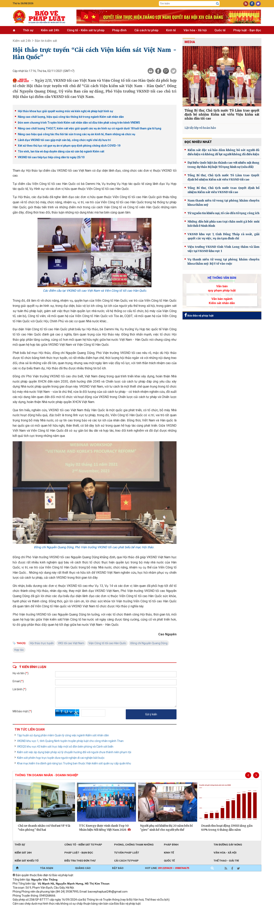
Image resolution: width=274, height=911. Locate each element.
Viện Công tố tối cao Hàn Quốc (107, 643)
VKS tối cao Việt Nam (71, 643)
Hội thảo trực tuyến (42, 643)
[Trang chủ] (17, 868)
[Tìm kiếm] (217, 3)
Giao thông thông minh (53, 909)
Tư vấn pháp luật (126, 852)
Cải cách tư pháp (146, 30)
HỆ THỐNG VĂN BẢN (222, 278)
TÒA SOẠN (46, 868)
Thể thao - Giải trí (226, 860)
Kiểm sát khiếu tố (27, 860)
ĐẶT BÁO (117, 868)
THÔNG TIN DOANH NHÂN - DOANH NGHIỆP (46, 775)
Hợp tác (19, 649)
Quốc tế (219, 30)
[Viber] (166, 71)
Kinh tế (171, 30)
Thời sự (28, 30)
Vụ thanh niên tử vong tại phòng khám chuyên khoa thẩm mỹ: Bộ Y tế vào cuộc (223, 261)
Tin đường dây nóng (228, 844)
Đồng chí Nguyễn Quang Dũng (148, 643)
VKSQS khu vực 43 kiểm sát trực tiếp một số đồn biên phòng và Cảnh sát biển (65, 746)
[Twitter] (173, 71)
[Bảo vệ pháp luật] (41, 17)
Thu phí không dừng (83, 909)
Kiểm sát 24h (50, 30)
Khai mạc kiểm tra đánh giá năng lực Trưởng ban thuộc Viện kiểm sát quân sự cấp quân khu (74, 763)
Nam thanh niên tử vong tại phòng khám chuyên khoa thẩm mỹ (223, 203)
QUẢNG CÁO (82, 868)
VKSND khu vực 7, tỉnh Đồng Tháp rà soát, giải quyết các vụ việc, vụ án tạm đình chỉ (223, 236)
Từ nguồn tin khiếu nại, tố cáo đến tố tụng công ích (223, 213)
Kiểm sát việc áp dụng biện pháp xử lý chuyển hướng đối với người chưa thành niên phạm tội (74, 752)
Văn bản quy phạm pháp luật (222, 288)
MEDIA (190, 42)
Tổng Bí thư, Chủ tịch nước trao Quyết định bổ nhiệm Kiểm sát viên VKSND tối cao (223, 190)
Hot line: (167, 868)
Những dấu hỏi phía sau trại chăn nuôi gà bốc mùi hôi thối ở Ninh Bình (223, 224)
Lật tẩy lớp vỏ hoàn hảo (200, 128)
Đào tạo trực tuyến (112, 909)
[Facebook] (158, 71)
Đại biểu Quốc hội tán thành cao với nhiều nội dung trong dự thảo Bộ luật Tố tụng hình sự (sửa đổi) (223, 165)
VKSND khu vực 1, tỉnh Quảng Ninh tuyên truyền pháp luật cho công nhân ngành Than (70, 741)
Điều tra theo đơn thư (79, 860)
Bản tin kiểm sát (46, 41)
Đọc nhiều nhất (198, 142)
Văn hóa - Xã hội (195, 30)
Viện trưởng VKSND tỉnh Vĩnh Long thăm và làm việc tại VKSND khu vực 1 (223, 249)
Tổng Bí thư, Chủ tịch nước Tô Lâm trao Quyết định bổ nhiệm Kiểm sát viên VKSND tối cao (223, 177)
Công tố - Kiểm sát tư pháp (86, 30)
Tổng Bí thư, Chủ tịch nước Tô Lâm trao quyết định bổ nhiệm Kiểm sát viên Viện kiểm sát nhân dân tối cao (222, 114)
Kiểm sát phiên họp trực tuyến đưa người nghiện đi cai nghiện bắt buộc (61, 757)
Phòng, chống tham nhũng (134, 844)
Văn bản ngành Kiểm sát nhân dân (222, 301)
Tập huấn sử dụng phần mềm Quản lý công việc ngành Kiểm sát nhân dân (63, 735)
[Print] (151, 71)
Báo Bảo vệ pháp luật (200, 315)
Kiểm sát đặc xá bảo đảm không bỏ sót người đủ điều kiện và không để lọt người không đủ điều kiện (223, 152)
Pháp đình (119, 30)
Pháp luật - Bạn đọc (247, 30)
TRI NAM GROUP (24, 909)
